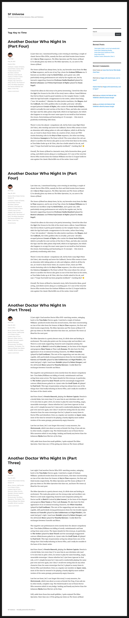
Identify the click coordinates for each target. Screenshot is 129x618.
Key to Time (16, 78)
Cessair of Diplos (19, 67)
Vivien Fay (15, 88)
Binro (9, 330)
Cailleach (11, 67)
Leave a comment (13, 91)
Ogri (14, 80)
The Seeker (18, 346)
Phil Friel (10, 59)
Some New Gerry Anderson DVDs (104, 52)
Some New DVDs (99, 54)
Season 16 (11, 198)
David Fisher (12, 68)
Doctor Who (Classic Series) (16, 196)
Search (95, 31)
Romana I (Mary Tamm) (15, 338)
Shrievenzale (12, 344)
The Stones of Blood (14, 86)
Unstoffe (10, 350)
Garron (14, 332)
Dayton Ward (97, 87)
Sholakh (10, 340)
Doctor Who (11, 64)
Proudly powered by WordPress (26, 610)
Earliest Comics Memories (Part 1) (104, 56)
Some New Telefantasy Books (103, 50)
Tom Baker (21, 348)
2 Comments (12, 223)
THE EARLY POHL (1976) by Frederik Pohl (106, 48)
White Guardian (18, 350)
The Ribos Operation (17, 84)
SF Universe (16, 14)
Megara (10, 80)
